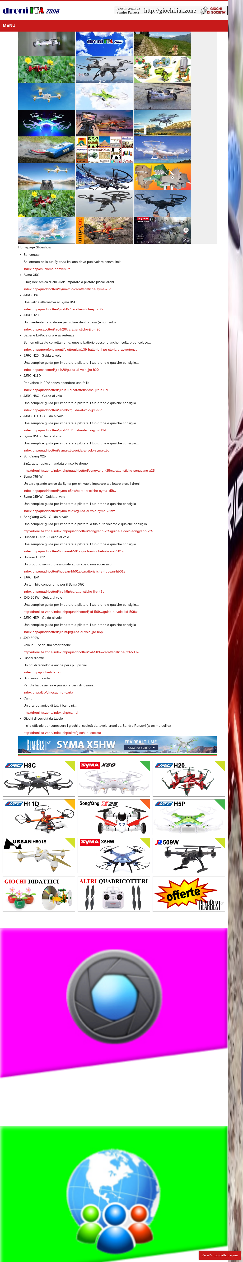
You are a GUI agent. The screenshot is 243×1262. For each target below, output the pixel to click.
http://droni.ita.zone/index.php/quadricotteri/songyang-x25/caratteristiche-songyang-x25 (89, 470)
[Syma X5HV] (125, 745)
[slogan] (31, 10)
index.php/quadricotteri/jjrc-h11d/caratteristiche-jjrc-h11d (65, 390)
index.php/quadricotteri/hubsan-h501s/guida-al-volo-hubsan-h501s (73, 551)
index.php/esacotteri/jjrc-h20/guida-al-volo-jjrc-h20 (61, 370)
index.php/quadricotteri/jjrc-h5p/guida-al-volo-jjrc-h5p (63, 632)
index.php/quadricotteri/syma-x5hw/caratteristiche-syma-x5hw (69, 491)
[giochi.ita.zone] (186, 10)
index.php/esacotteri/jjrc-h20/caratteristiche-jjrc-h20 (61, 329)
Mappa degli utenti (121, 1251)
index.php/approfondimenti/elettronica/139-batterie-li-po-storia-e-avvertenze (80, 349)
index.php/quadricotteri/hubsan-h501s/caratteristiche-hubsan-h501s (74, 571)
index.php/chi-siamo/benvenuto (46, 269)
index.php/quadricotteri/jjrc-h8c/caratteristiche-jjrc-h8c (63, 309)
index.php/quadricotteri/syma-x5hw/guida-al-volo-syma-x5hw (69, 511)
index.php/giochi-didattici (42, 672)
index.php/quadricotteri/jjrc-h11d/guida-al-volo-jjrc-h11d (64, 430)
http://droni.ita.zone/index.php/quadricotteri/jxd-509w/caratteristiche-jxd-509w (81, 652)
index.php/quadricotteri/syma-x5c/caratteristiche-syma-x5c (67, 289)
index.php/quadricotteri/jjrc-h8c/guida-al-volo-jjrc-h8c (62, 410)
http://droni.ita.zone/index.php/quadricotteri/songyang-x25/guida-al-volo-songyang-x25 (88, 531)
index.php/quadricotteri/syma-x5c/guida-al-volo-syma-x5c (66, 450)
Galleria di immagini (121, 1040)
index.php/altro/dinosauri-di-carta (48, 692)
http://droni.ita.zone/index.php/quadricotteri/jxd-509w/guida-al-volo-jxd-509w (80, 612)
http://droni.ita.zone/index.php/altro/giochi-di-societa (62, 733)
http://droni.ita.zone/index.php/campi (50, 712)
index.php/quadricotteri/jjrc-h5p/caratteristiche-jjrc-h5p (63, 591)
